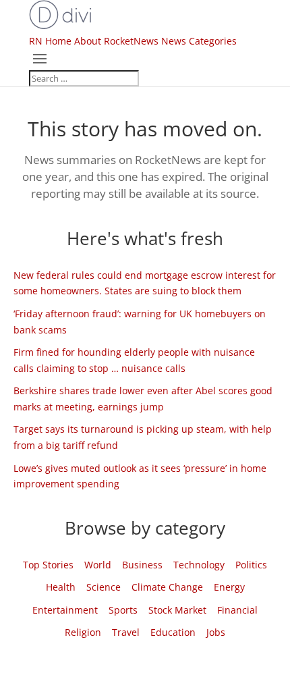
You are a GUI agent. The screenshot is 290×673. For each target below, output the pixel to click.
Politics (251, 564)
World (97, 564)
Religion (83, 632)
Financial (237, 609)
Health (61, 587)
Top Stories (48, 564)
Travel (126, 632)
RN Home (50, 40)
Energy (229, 587)
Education (173, 632)
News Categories (199, 40)
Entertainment (65, 609)
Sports (123, 609)
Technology (199, 564)
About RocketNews (116, 40)
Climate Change (167, 587)
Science (103, 587)
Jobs (215, 632)
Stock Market (177, 609)
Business (142, 564)
